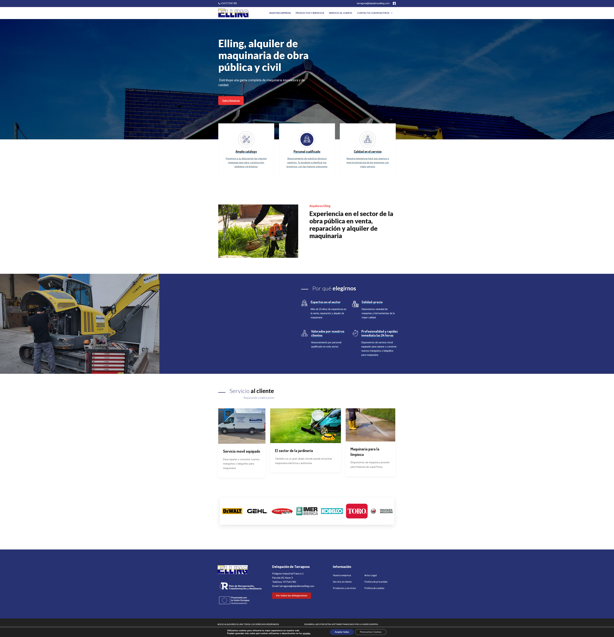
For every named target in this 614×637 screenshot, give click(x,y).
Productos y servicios (310, 13)
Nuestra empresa (280, 13)
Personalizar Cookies (371, 631)
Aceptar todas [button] (342, 631)
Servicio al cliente (340, 13)
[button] (291, 596)
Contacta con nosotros (373, 13)
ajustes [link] (306, 633)
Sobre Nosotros (231, 100)
